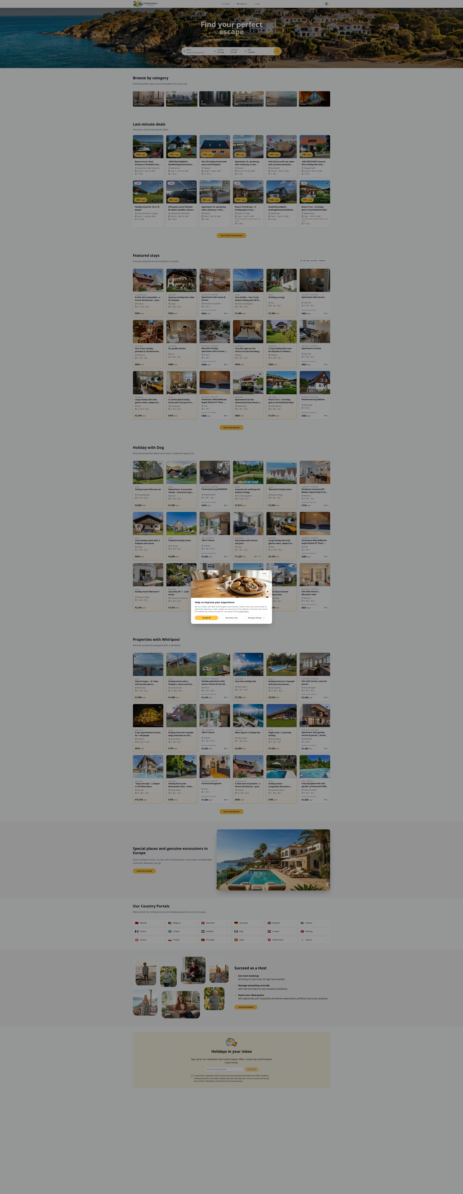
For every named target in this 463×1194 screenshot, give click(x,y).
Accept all (206, 618)
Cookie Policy (243, 611)
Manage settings (255, 618)
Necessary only (231, 618)
